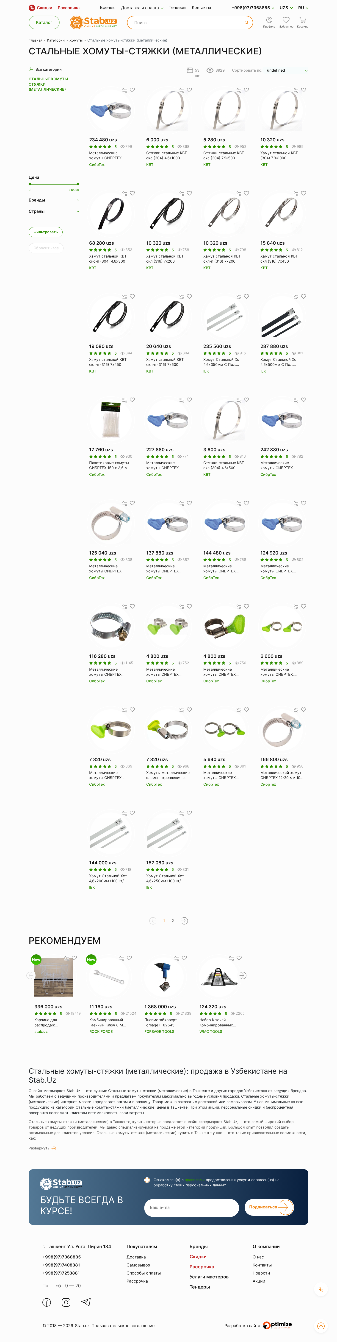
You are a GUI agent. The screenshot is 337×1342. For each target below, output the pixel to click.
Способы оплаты (144, 1273)
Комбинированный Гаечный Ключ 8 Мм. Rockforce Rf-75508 (108, 1022)
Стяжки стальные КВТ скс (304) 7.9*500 (223, 155)
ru (301, 7)
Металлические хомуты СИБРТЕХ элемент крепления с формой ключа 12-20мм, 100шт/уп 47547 (109, 156)
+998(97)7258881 (61, 1273)
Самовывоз (138, 1265)
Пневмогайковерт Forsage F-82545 (160, 1022)
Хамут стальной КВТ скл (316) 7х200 (165, 258)
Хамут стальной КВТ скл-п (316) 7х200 (222, 258)
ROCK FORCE (101, 1031)
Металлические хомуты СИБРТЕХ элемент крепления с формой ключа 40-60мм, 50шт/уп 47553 (280, 569)
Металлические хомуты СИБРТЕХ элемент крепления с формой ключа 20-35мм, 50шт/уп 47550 (166, 569)
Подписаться (263, 1207)
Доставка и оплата (140, 7)
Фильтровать (45, 232)
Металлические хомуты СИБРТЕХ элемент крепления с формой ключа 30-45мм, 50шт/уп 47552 (223, 569)
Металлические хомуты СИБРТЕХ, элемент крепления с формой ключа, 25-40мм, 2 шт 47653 (222, 775)
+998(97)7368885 (251, 7)
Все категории (49, 69)
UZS (284, 7)
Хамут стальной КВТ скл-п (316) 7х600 (165, 362)
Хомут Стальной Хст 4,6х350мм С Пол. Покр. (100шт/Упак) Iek (223, 362)
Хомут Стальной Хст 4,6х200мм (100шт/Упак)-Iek (108, 879)
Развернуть (39, 1148)
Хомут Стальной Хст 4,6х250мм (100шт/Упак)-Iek (165, 879)
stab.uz (41, 1031)
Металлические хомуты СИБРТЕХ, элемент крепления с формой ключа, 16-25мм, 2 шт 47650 (279, 672)
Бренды (108, 7)
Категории (56, 40)
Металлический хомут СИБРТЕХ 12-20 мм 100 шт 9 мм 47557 (281, 775)
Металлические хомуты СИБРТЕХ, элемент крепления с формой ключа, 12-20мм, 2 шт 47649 (222, 672)
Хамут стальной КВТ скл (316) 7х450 (279, 258)
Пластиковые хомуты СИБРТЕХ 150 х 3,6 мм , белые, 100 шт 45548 (110, 465)
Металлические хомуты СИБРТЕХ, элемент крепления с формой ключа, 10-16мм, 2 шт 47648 (165, 672)
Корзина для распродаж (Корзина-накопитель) (45, 1022)
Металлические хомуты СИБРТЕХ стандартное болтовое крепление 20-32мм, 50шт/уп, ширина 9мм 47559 (109, 672)
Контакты (201, 7)
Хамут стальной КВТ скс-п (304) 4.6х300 (108, 258)
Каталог (44, 22)
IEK (206, 371)
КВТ (149, 164)
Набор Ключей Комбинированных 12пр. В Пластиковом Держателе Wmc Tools (218, 1022)
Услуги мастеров (209, 1277)
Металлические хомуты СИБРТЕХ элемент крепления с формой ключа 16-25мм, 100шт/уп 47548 (280, 465)
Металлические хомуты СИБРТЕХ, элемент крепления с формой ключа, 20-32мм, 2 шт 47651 (108, 775)
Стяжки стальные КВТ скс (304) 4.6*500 (223, 465)
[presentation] (30, 975)
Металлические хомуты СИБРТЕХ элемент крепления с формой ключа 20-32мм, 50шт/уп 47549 (109, 569)
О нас (258, 1257)
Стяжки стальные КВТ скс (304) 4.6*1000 (166, 155)
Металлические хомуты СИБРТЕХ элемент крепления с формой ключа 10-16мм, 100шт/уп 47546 (166, 465)
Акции (259, 1281)
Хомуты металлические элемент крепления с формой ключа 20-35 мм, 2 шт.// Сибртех (168, 775)
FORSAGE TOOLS (159, 1031)
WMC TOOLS (210, 1031)
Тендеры (177, 7)
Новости (261, 1273)
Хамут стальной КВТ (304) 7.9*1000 (279, 155)
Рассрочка (69, 7)
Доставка (136, 1257)
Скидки (41, 8)
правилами (195, 1179)
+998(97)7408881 (61, 1265)
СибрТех (97, 164)
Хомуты (76, 40)
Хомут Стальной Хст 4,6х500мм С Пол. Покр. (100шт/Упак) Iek (280, 362)
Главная (35, 40)
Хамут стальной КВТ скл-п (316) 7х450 (108, 362)
